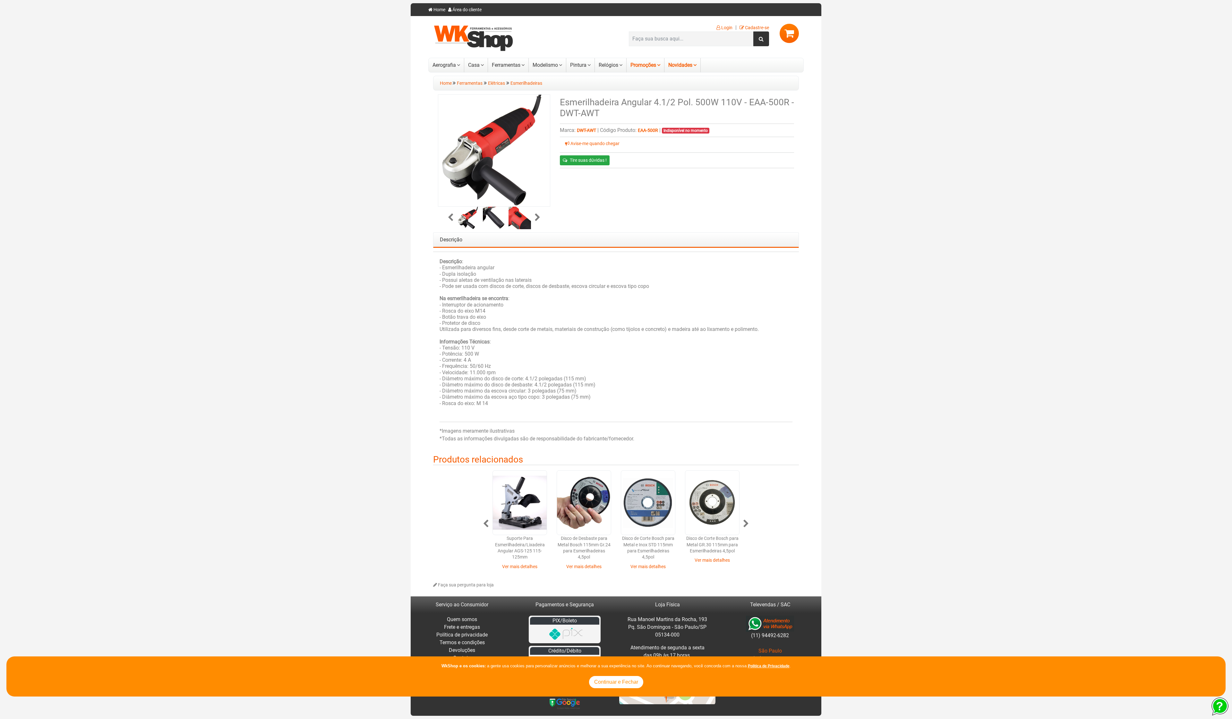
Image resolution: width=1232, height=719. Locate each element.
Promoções (643, 65)
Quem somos (462, 619)
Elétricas (496, 83)
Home (438, 10)
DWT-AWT (586, 130)
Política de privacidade (462, 635)
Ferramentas (506, 65)
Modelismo (545, 65)
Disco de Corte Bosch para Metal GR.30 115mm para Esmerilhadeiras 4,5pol (712, 545)
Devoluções (462, 650)
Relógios (608, 65)
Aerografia (444, 65)
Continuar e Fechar (616, 682)
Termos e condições (462, 642)
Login (726, 27)
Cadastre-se (756, 27)
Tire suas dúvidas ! (588, 160)
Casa (474, 65)
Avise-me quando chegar (594, 143)
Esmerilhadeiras (526, 83)
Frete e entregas (462, 627)
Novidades (680, 65)
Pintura (578, 65)
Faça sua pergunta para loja (465, 585)
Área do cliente (466, 10)
